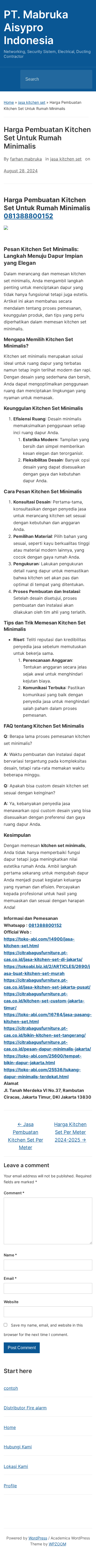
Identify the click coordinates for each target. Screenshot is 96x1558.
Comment (14, 1193)
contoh (11, 1388)
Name (10, 1255)
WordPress (38, 1538)
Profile (10, 1485)
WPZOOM (57, 1544)
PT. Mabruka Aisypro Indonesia (36, 27)
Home (9, 102)
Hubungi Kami (18, 1446)
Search (84, 79)
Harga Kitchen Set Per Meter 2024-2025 (70, 1132)
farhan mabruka (26, 159)
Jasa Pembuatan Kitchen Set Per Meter (25, 1135)
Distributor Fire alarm (25, 1407)
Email (10, 1278)
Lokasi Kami (16, 1466)
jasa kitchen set (31, 102)
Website (11, 1301)
